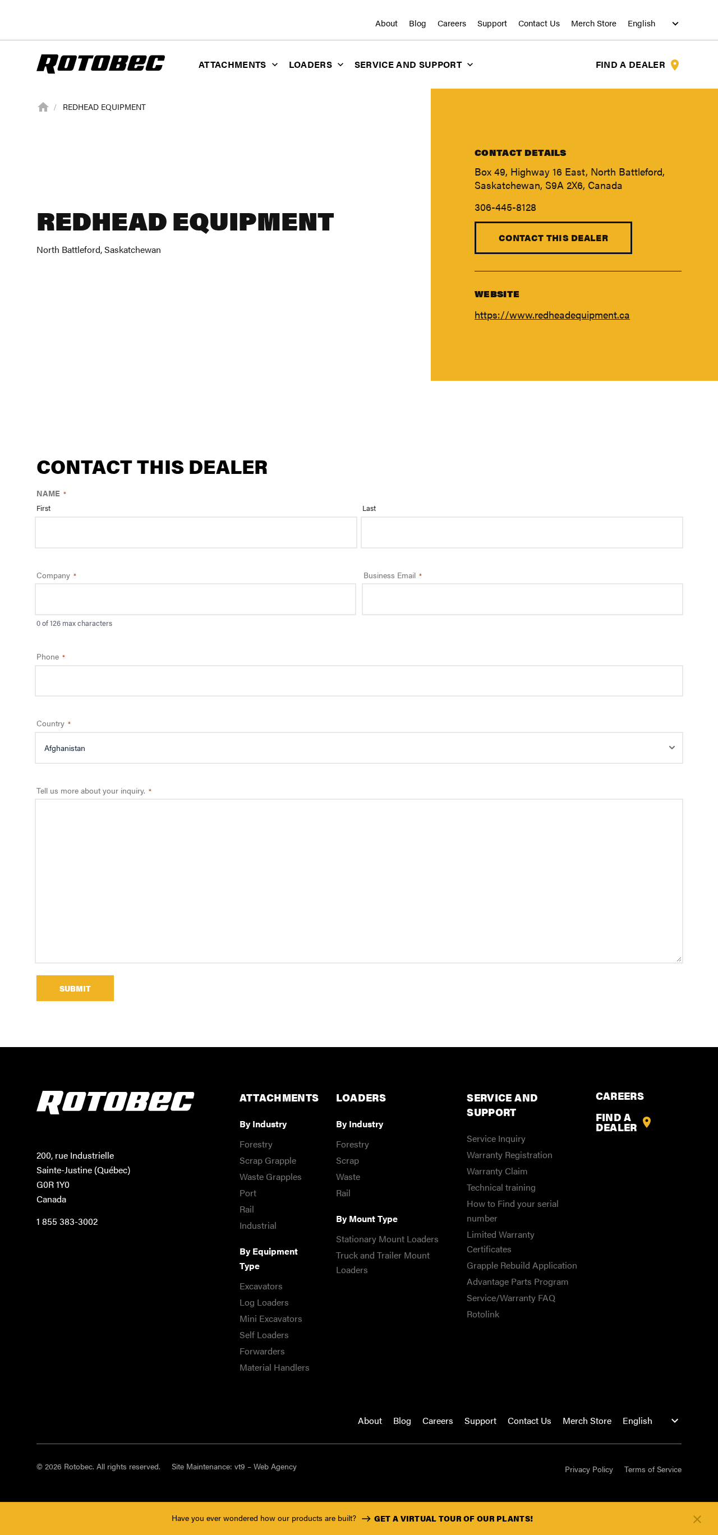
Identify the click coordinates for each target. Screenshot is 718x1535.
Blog (417, 23)
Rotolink (483, 1313)
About (386, 23)
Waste (348, 1176)
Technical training (501, 1187)
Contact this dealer (553, 237)
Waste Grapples (271, 1176)
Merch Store (593, 23)
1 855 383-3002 (67, 1221)
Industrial (258, 1225)
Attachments (232, 64)
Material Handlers (275, 1367)
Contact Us (539, 23)
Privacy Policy (589, 1468)
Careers (452, 23)
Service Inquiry (496, 1138)
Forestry (256, 1143)
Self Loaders (264, 1334)
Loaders (310, 64)
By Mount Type (367, 1218)
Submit (75, 988)
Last (369, 508)
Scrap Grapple (268, 1160)
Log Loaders (264, 1302)
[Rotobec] (100, 63)
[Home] (43, 106)
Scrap (347, 1160)
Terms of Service (653, 1468)
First (43, 508)
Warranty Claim (497, 1170)
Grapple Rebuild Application (522, 1265)
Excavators (261, 1285)
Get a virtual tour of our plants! (453, 1518)
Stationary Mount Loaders (387, 1238)
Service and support (408, 64)
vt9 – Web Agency (265, 1466)
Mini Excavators (271, 1318)
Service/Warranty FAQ (511, 1297)
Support (492, 23)
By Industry (263, 1123)
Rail (247, 1208)
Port (248, 1192)
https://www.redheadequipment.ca (552, 314)
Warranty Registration (510, 1154)
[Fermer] (697, 1519)
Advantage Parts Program (518, 1281)
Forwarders (262, 1350)
